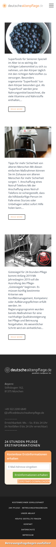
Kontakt (28, 524)
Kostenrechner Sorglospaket (28, 502)
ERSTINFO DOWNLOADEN (34, 481)
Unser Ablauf (28, 513)
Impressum (28, 535)
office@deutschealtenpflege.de (26, 412)
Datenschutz (28, 529)
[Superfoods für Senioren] (28, 38)
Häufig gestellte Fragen (28, 518)
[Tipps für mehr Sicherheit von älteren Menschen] (28, 142)
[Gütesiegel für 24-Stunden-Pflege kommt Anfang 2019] (28, 250)
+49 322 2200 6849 (15, 409)
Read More (17, 109)
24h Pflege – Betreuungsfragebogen (28, 508)
